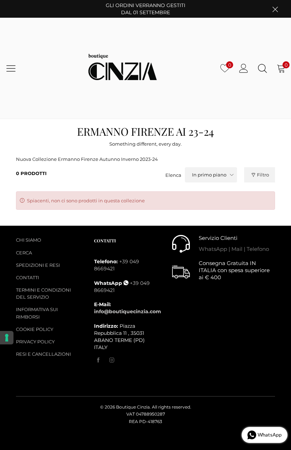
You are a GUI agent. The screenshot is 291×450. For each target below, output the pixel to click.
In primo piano (209, 175)
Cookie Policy (34, 329)
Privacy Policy (35, 341)
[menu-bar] (15, 68)
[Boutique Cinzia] (123, 68)
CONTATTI (27, 277)
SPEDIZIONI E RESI (38, 265)
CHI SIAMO (28, 240)
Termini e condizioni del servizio (43, 293)
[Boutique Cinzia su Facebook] (98, 360)
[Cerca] (262, 68)
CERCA (24, 252)
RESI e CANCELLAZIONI (43, 354)
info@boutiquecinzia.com (127, 311)
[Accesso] (243, 68)
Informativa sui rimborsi (37, 312)
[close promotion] (275, 9)
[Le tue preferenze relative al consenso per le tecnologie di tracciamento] (6, 337)
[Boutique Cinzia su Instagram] (112, 360)
